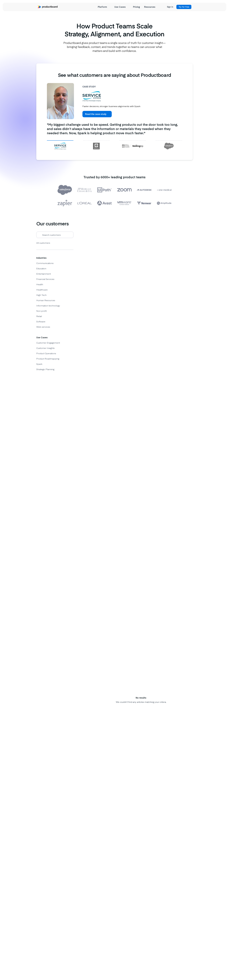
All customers (43, 242)
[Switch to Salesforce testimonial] (169, 145)
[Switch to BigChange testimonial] (96, 145)
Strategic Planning (45, 369)
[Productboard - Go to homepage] (48, 7)
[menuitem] (104, 7)
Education (41, 268)
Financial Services (45, 279)
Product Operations (46, 353)
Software (40, 321)
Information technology (48, 305)
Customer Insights (45, 347)
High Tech (41, 294)
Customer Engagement (48, 342)
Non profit (41, 310)
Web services (43, 326)
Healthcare (42, 289)
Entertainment (43, 273)
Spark (39, 363)
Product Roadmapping (47, 358)
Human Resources (45, 300)
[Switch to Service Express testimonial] (60, 145)
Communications (45, 263)
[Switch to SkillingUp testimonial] (132, 145)
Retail (39, 316)
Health (39, 284)
